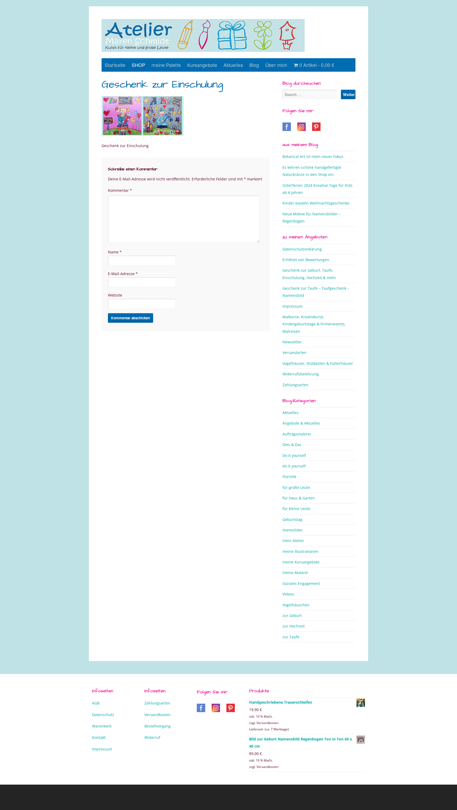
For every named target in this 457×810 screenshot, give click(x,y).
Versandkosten (157, 714)
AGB (95, 703)
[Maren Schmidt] (203, 35)
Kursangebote (202, 64)
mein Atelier (293, 540)
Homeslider (292, 530)
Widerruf (152, 737)
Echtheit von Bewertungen (305, 259)
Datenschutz (103, 714)
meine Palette (166, 64)
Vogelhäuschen (295, 604)
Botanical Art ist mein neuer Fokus (312, 156)
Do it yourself (294, 455)
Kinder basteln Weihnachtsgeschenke (315, 203)
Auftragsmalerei (296, 433)
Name (115, 251)
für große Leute (296, 487)
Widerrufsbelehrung (300, 373)
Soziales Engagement (301, 583)
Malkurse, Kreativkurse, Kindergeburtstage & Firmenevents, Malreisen (314, 324)
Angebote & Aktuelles (301, 423)
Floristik (289, 476)
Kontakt (99, 737)
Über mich (276, 64)
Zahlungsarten (295, 384)
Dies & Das (291, 444)
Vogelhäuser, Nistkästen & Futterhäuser (317, 363)
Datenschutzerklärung (302, 249)
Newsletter (292, 341)
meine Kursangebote (300, 562)
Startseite (115, 64)
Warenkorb (102, 726)
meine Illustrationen (300, 551)
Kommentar (120, 190)
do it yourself (294, 465)
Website (115, 295)
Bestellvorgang (157, 726)
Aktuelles (233, 64)
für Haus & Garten (298, 497)
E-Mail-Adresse (123, 273)
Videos (288, 594)
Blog (254, 64)
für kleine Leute (296, 508)
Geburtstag (292, 519)
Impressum (292, 306)
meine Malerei (295, 572)
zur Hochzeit (293, 626)
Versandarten (294, 352)
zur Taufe (290, 636)
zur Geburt (292, 615)
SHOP (138, 64)
